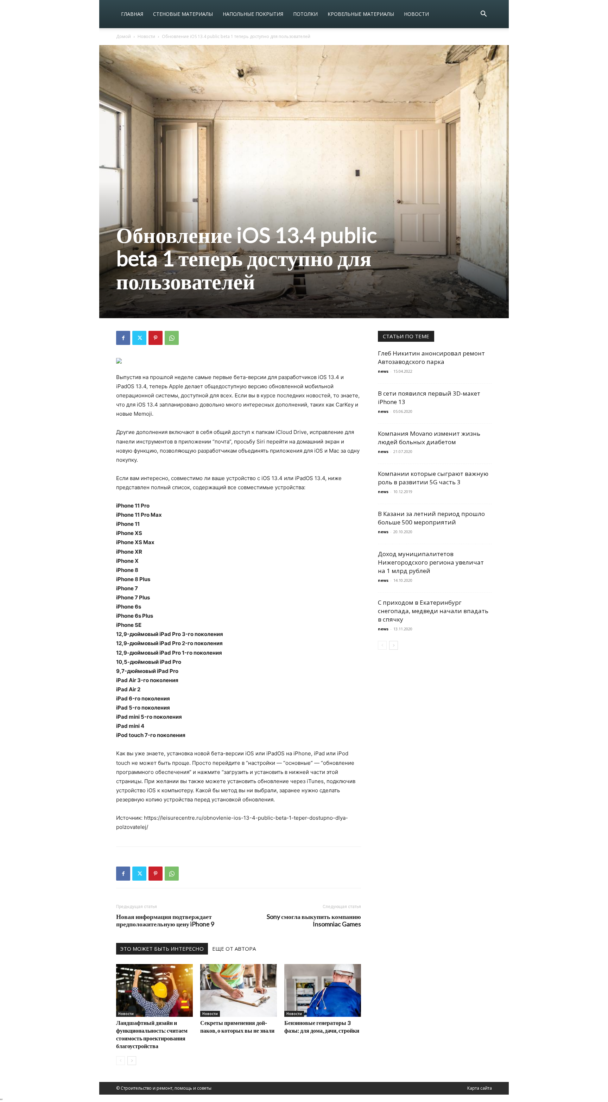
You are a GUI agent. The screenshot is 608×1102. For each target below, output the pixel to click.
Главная (132, 14)
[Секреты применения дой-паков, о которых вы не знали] (238, 990)
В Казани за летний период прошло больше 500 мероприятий (431, 518)
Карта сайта (479, 1088)
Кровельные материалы (361, 14)
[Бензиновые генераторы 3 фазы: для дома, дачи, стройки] (322, 990)
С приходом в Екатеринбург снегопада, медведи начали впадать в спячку (433, 610)
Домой (123, 36)
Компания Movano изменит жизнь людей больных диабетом (429, 437)
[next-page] (131, 1060)
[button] (483, 14)
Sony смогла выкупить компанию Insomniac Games (314, 920)
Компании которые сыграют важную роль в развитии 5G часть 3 (433, 478)
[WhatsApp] (172, 338)
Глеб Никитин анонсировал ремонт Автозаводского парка (431, 357)
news (383, 371)
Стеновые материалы (183, 14)
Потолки (305, 14)
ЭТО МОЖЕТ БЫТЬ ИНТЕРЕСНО (162, 948)
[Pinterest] (155, 338)
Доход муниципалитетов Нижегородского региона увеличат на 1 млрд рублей (431, 562)
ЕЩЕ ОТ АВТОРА (234, 948)
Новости (416, 14)
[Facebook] (123, 338)
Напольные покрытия (253, 14)
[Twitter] (139, 338)
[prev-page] (120, 1060)
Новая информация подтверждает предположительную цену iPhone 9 (165, 920)
